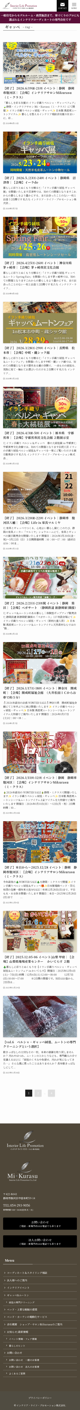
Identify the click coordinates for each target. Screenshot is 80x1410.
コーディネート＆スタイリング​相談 (27, 1273)
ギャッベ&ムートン (18, 1295)
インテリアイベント (18, 1287)
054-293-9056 (20, 1205)
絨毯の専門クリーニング (22, 1302)
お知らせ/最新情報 (17, 1332)
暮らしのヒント (17, 1345)
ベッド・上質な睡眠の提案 (22, 1309)
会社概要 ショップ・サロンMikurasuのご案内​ (34, 1324)
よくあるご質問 (17, 1373)
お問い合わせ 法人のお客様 (24, 1366)
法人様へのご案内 (17, 1280)
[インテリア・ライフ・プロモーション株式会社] (20, 6)
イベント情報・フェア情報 (23, 1338)
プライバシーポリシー (40, 1398)
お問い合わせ (14, 1353)
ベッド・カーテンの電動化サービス (27, 1317)
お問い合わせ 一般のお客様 (24, 1359)
